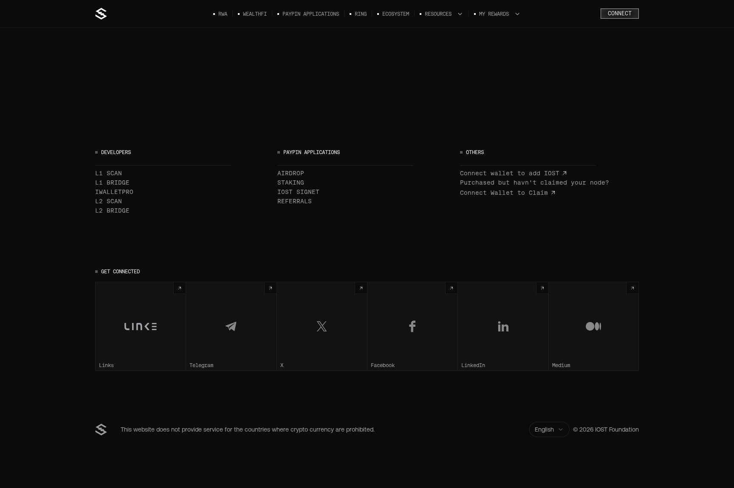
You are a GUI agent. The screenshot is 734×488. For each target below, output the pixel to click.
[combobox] (549, 429)
